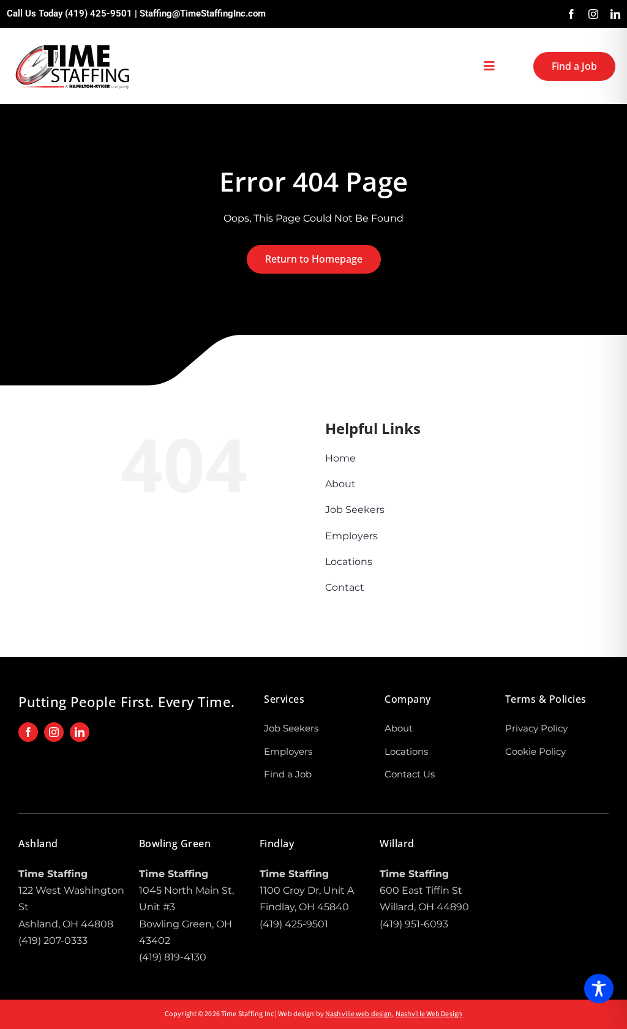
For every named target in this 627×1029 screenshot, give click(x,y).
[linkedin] (615, 14)
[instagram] (593, 14)
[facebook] (571, 14)
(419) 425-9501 (98, 13)
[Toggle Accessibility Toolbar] (599, 989)
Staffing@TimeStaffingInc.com (203, 13)
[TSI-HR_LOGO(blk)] (73, 45)
